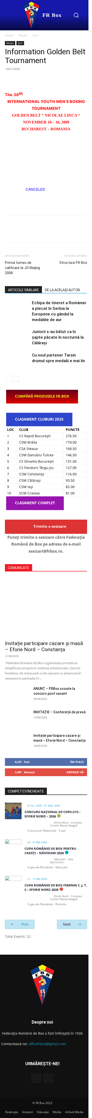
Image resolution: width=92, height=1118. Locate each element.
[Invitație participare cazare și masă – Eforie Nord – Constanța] (46, 607)
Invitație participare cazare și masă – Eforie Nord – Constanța (44, 646)
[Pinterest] (32, 80)
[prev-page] (8, 379)
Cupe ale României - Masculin (47, 867)
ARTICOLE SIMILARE (23, 290)
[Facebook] (10, 80)
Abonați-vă (75, 772)
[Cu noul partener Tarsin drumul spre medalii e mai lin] (17, 360)
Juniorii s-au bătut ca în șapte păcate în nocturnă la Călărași (58, 337)
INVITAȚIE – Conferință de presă (59, 712)
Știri (35, 35)
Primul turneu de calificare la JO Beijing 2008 (22, 267)
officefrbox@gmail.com (47, 1043)
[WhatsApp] (44, 80)
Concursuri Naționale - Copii (46, 830)
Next (67, 924)
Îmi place (77, 762)
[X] (21, 80)
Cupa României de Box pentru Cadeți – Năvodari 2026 (50, 850)
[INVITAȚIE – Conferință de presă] (17, 718)
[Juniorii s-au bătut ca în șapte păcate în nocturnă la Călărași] (17, 337)
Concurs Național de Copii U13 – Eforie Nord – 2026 (53, 814)
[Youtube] (48, 1078)
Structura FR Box (73, 262)
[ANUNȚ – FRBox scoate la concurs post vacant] (17, 694)
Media (23, 35)
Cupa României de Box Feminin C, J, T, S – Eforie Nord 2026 (56, 887)
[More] (55, 80)
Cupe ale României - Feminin (46, 904)
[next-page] (16, 379)
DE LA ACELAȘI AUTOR (62, 290)
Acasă (9, 35)
